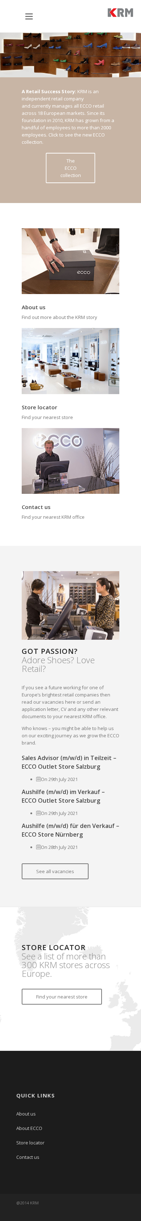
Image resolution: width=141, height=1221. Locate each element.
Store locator (39, 407)
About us (34, 307)
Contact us (36, 506)
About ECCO (29, 1128)
